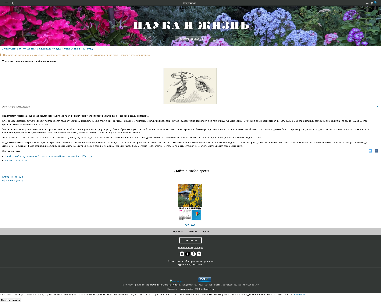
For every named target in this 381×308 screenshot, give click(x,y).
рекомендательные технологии (164, 284)
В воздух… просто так (15, 160)
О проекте (177, 231)
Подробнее (300, 294)
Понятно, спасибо (10, 300)
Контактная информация (190, 247)
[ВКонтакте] (376, 151)
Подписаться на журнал (190, 38)
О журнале (189, 3)
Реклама (193, 231)
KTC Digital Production (204, 289)
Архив (206, 231)
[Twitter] (370, 151)
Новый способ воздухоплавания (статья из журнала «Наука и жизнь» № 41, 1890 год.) (48, 156)
